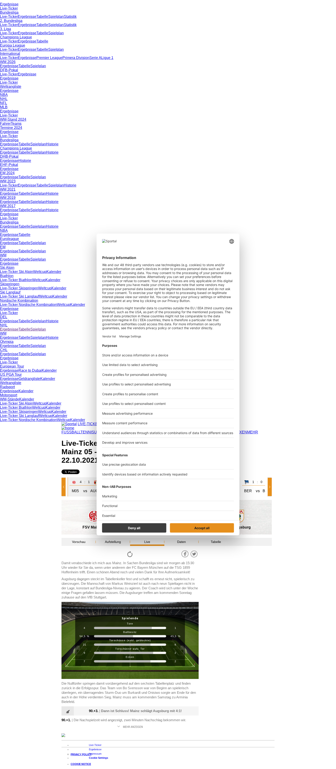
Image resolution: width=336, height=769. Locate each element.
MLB (4, 107)
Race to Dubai (30, 370)
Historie (52, 144)
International (10, 54)
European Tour (12, 366)
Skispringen (9, 284)
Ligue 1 (107, 58)
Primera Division (75, 58)
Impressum (95, 753)
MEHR (252, 432)
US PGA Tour (11, 374)
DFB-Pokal (9, 70)
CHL (4, 350)
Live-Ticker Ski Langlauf (19, 296)
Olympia (6, 342)
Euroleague (9, 239)
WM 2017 (8, 206)
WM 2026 (8, 62)
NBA (4, 95)
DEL (3, 317)
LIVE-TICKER (89, 424)
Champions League (16, 37)
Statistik (70, 17)
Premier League (49, 58)
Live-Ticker (9, 8)
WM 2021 (8, 189)
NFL (3, 103)
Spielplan (56, 17)
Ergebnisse (9, 4)
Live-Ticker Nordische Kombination (28, 305)
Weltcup (39, 272)
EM (2, 247)
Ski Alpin (7, 268)
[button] (64, 487)
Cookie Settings (98, 757)
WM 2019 (8, 198)
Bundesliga (9, 12)
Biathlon (6, 276)
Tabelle (42, 17)
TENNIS (87, 432)
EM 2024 (7, 173)
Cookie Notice (81, 764)
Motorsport (8, 395)
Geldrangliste (29, 379)
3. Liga (5, 29)
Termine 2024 (11, 128)
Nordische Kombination (19, 300)
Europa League (12, 45)
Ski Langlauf (10, 292)
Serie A (95, 58)
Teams (16, 123)
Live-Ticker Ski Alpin (16, 272)
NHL (4, 99)
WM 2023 (8, 181)
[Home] (67, 428)
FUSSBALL (70, 432)
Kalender (53, 272)
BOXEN (240, 432)
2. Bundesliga (11, 21)
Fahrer (5, 123)
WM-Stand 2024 (13, 119)
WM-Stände (9, 399)
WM (3, 255)
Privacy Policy (81, 754)
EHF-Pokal (9, 165)
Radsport (7, 387)
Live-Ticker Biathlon (16, 280)
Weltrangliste (10, 86)
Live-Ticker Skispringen (19, 288)
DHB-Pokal (9, 156)
